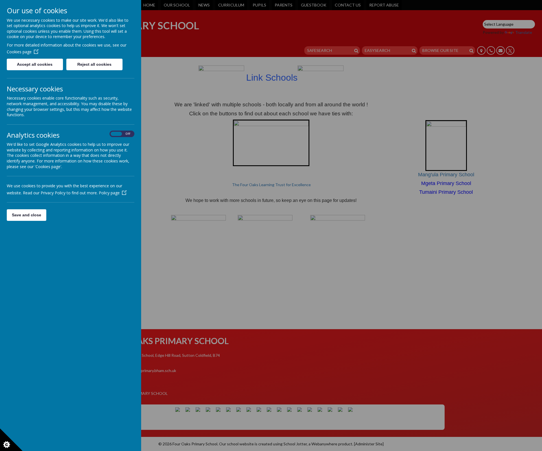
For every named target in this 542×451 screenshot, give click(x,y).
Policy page (109, 192)
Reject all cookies (94, 64)
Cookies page (19, 51)
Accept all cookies (35, 64)
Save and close (26, 215)
